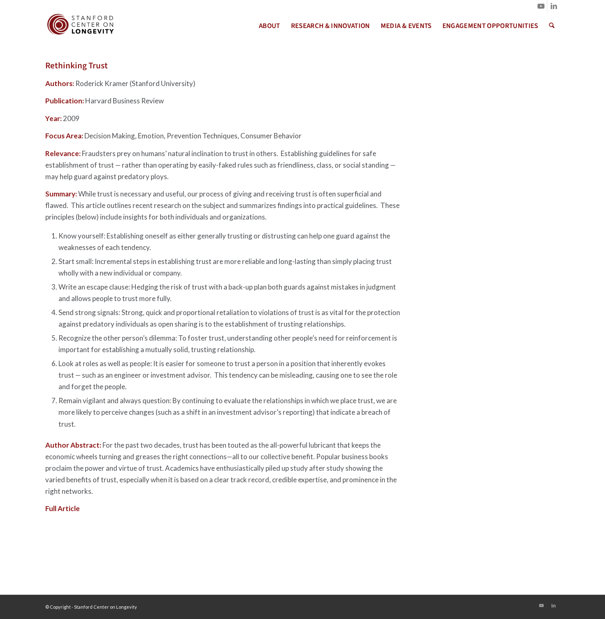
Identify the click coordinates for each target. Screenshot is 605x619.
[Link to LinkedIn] (553, 6)
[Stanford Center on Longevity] (79, 26)
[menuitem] (270, 26)
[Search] (552, 26)
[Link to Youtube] (541, 6)
